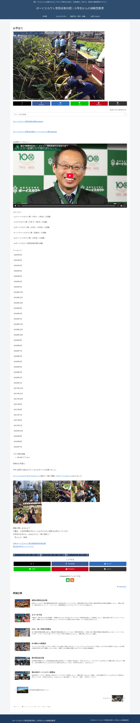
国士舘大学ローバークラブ (23, 547)
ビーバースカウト (20, 476)
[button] (118, 103)
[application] (70, 176)
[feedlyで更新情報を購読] (68, 580)
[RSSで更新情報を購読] (72, 580)
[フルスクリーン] (124, 206)
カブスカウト (33, 476)
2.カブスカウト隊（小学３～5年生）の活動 (54, 555)
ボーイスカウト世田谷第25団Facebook (28, 122)
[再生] (15, 206)
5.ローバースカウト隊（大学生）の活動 (78, 555)
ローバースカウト (64, 476)
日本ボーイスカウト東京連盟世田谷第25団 (29, 543)
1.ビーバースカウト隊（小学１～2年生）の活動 (27, 555)
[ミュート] (121, 206)
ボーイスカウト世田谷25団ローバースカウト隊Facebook (35, 132)
